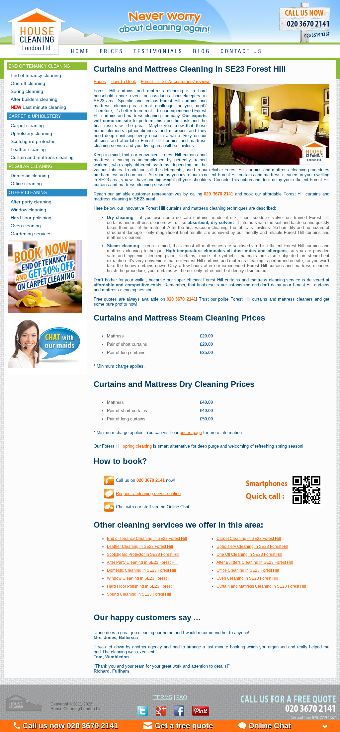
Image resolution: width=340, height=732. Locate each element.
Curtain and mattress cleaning (42, 157)
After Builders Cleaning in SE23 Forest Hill (254, 562)
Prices (100, 81)
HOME (80, 51)
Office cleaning (26, 183)
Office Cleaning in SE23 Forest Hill (247, 570)
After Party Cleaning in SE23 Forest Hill (142, 562)
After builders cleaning (34, 99)
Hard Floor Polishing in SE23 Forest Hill (143, 586)
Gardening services (31, 233)
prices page (191, 432)
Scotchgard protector (33, 141)
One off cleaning (28, 83)
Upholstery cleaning (31, 133)
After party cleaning (31, 201)
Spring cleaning (27, 91)
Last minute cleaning (38, 107)
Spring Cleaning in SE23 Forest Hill (139, 594)
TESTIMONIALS (158, 51)
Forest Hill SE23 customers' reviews (176, 81)
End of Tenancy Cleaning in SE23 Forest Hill (147, 538)
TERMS (162, 697)
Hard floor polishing (31, 217)
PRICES (112, 51)
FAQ (181, 697)
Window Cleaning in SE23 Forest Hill (140, 578)
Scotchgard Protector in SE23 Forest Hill (143, 554)
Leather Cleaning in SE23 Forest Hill (140, 546)
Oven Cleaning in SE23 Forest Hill (247, 578)
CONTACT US (241, 51)
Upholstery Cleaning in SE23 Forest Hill (252, 546)
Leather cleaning (28, 149)
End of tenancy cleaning (36, 75)
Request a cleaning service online (148, 493)
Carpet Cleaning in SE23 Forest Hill (248, 538)
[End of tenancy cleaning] (45, 314)
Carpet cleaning (27, 125)
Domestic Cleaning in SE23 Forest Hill (141, 570)
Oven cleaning (26, 225)
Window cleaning (28, 209)
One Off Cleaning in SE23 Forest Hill (249, 554)
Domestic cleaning (30, 175)
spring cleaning (137, 446)
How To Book (123, 81)
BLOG (202, 51)
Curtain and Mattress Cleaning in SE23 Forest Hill (261, 586)
